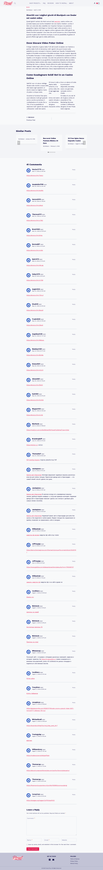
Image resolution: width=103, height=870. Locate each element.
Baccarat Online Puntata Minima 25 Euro (50, 140)
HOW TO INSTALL (61, 3)
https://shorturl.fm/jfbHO (34, 385)
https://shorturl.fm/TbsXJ (34, 175)
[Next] (84, 143)
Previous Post (30, 119)
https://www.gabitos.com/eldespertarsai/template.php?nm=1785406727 (50, 567)
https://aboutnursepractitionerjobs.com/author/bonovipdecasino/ (48, 770)
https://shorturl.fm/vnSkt (34, 250)
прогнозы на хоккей (32, 612)
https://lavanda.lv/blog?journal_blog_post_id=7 (42, 725)
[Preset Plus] (8, 3)
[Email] (53, 860)
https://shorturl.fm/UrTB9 (34, 280)
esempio (57, 21)
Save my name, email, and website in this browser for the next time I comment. (52, 844)
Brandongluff (37, 439)
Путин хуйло (30, 678)
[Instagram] (50, 860)
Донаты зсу (30, 597)
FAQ (44, 3)
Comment (31, 818)
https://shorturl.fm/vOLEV (34, 370)
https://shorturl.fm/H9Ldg (34, 265)
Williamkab (36, 529)
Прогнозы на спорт (32, 642)
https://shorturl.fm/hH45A (35, 400)
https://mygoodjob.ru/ (48, 659)
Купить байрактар (32, 693)
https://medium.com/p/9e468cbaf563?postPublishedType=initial (47, 430)
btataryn (30, 10)
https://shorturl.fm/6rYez (34, 235)
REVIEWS (50, 3)
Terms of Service (74, 859)
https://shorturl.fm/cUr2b (34, 415)
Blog (28, 7)
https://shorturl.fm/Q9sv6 (34, 325)
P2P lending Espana (33, 460)
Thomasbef (36, 454)
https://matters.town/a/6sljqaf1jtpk (37, 755)
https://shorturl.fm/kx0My (34, 190)
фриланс (29, 740)
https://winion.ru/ (32, 445)
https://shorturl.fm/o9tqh (34, 205)
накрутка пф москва (32, 535)
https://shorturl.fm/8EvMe (34, 355)
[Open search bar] (15, 3)
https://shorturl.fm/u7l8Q (34, 220)
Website (64, 840)
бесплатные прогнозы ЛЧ (34, 627)
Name (29, 840)
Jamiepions (36, 469)
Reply (73, 169)
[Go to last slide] (18, 143)
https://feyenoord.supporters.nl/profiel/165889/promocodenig (46, 785)
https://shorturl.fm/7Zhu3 (34, 295)
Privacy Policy (74, 861)
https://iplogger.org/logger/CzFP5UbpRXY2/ (40, 800)
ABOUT (71, 3)
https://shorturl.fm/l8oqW (34, 310)
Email (46, 840)
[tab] (48, 152)
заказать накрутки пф (33, 582)
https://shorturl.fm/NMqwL (35, 340)
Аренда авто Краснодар (34, 475)
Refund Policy (74, 863)
